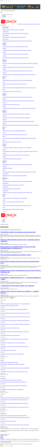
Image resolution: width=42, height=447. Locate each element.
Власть (4, 77)
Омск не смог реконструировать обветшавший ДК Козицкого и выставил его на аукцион (19, 87)
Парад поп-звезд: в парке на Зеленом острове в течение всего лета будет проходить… (19, 100)
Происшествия (5, 178)
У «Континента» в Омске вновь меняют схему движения (17, 285)
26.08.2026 (15, 229)
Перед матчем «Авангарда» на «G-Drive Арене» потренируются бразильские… (15, 324)
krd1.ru (1, 436)
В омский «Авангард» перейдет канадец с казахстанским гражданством (13, 309)
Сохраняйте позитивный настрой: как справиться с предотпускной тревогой (17, 50)
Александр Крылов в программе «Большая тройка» (12, 158)
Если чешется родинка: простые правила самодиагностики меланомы (16, 57)
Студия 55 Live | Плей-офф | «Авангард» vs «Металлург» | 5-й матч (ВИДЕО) (17, 147)
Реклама (4, 15)
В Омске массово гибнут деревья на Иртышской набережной (14, 130)
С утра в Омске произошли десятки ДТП (8, 350)
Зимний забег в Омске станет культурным (8, 421)
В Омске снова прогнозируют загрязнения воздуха (9, 327)
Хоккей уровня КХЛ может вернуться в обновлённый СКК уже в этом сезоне (15, 397)
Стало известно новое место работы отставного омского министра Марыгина (14, 367)
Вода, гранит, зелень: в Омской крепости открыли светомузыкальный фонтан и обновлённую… (21, 63)
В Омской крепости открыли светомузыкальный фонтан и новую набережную (17, 40)
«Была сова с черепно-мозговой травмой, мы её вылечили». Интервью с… (17, 113)
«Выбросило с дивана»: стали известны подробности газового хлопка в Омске (17, 192)
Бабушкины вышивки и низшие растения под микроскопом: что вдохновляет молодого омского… (21, 125)
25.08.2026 (19, 229)
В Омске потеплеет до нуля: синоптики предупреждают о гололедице (13, 415)
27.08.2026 (11, 229)
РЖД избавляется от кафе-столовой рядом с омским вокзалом (14, 37)
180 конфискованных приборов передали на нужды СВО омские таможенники (17, 80)
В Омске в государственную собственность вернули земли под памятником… (15, 424)
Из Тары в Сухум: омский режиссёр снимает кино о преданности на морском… (15, 417)
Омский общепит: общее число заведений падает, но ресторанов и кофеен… (14, 407)
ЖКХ (4, 127)
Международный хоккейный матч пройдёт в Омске (15, 254)
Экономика (5, 161)
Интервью (4, 111)
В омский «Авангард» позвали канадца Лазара (9, 305)
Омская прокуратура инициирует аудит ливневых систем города (15, 83)
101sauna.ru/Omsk (3, 435)
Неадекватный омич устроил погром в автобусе (12, 188)
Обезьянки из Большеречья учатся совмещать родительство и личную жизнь (14, 331)
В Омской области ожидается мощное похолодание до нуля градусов (15, 33)
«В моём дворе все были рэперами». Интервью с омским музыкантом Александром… (19, 121)
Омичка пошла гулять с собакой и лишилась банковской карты (12, 353)
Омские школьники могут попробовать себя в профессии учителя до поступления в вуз (19, 74)
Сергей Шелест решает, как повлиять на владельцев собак (17, 232)
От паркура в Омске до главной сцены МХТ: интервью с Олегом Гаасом (14, 399)
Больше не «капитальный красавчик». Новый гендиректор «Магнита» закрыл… (15, 316)
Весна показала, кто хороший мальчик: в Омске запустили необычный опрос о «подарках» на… (17, 247)
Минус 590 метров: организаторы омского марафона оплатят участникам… (14, 403)
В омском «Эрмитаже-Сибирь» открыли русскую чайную (13, 29)
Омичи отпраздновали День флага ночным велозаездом (13, 209)
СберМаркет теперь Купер (7, 168)
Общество (4, 60)
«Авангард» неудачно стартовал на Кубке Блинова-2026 (13, 201)
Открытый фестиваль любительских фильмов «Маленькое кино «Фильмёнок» (17, 97)
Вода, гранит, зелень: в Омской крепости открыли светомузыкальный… (13, 385)
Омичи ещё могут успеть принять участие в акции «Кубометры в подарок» (14, 346)
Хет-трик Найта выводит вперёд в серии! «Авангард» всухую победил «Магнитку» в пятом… (20, 151)
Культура (4, 94)
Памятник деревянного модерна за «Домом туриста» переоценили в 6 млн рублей (18, 67)
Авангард (4, 144)
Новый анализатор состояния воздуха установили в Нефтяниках (12, 364)
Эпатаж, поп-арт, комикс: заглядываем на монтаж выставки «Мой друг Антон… (18, 70)
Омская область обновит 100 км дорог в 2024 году (12, 91)
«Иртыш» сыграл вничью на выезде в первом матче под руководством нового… (15, 303)
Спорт (4, 195)
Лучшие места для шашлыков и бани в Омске (11, 104)
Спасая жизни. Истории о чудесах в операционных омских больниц (15, 46)
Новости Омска (5, 26)
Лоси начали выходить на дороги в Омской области (10, 335)
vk (3, 17)
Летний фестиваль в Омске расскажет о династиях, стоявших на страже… (14, 371)
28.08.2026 (7, 229)
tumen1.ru (2, 438)
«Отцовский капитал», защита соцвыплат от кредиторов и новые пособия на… (15, 320)
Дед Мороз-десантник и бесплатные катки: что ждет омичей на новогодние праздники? (19, 108)
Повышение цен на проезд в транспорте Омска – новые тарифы (15, 175)
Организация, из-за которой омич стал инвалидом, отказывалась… (12, 342)
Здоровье (4, 43)
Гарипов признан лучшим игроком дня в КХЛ (9, 362)
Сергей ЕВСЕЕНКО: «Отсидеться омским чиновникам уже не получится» (14, 339)
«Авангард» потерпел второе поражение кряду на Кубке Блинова (15, 198)
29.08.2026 (2, 229)
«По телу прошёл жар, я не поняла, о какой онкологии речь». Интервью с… (17, 117)
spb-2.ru (1, 437)
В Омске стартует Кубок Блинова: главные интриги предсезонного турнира (17, 205)
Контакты (4, 16)
